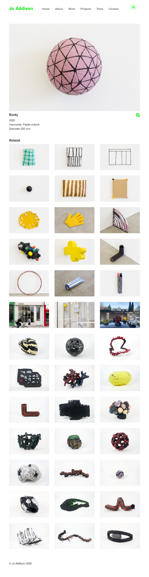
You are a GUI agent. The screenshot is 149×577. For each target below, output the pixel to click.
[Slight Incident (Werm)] (74, 535)
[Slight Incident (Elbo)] (29, 409)
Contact (114, 9)
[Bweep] (29, 188)
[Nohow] (120, 157)
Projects (85, 9)
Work (71, 9)
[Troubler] (74, 220)
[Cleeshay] (74, 251)
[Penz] (120, 283)
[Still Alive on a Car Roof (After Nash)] (120, 314)
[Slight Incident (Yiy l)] (120, 535)
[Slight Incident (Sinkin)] (74, 472)
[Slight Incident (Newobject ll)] (29, 346)
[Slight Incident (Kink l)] (120, 504)
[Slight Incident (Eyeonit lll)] (120, 472)
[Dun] (74, 188)
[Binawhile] (29, 157)
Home (46, 9)
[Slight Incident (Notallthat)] (120, 346)
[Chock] (120, 251)
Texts (99, 9)
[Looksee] (120, 220)
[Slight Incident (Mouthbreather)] (74, 378)
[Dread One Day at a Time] (29, 314)
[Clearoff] (29, 220)
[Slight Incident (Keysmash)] (29, 378)
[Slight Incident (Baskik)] (29, 441)
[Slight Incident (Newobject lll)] (29, 504)
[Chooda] (74, 157)
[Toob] (74, 283)
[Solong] (29, 283)
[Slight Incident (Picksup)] (74, 409)
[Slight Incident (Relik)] (29, 535)
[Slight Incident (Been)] (120, 378)
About (59, 9)
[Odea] (29, 251)
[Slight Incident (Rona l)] (120, 441)
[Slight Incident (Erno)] (74, 441)
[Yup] (120, 188)
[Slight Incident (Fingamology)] (74, 504)
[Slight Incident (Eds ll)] (74, 346)
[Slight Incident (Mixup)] (120, 409)
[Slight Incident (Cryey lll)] (29, 472)
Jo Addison (21, 8)
